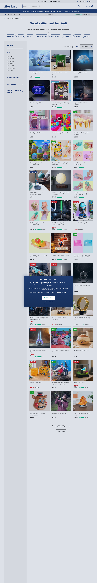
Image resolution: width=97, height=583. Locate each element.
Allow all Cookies (48, 297)
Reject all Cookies (48, 301)
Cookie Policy (59, 292)
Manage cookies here (48, 303)
